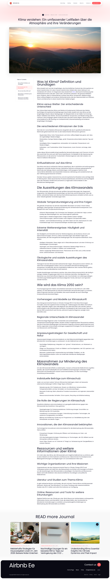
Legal (99, 574)
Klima (74, 92)
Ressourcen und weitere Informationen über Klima (23, 98)
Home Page (70, 570)
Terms (95, 574)
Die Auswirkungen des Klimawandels (22, 87)
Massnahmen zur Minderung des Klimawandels (25, 94)
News (77, 570)
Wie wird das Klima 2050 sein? (24, 90)
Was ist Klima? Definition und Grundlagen (24, 83)
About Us (86, 574)
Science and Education (63, 14)
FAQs (82, 570)
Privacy (91, 574)
